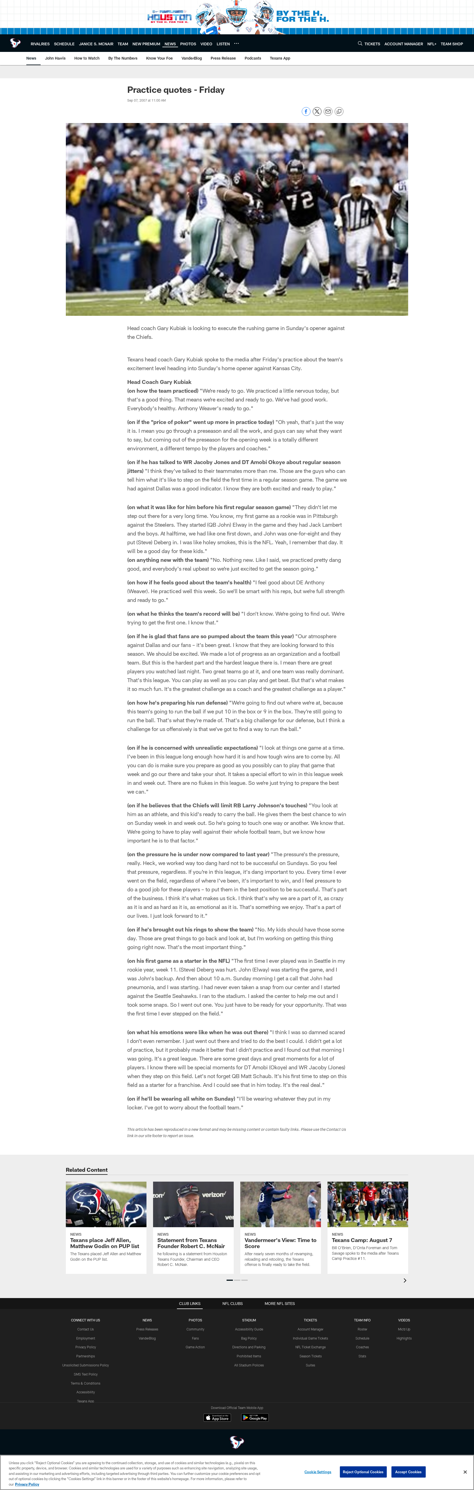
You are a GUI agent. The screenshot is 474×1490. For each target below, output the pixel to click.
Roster (362, 1329)
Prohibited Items (249, 1356)
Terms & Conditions (85, 1383)
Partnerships (85, 1356)
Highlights (404, 1338)
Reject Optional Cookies (363, 1472)
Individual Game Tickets (310, 1338)
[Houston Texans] (237, 1443)
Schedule (362, 1338)
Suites (310, 1365)
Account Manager (310, 1329)
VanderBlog (147, 1338)
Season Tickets (311, 1356)
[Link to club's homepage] (15, 43)
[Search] (360, 43)
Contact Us (85, 1329)
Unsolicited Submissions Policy (85, 1365)
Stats (362, 1356)
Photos (195, 1320)
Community (195, 1329)
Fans (195, 1338)
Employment (85, 1338)
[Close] (465, 1472)
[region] (237, 1472)
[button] (229, 1280)
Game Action (195, 1347)
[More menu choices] (236, 43)
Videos (404, 1320)
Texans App (85, 1401)
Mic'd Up (404, 1329)
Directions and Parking (249, 1347)
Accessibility (86, 1392)
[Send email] (328, 114)
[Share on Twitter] (317, 114)
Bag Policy (249, 1338)
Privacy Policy (85, 1347)
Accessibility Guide (249, 1329)
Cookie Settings (317, 1472)
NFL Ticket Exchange (310, 1347)
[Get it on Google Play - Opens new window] (255, 1420)
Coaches (362, 1347)
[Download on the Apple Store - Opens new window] (217, 1418)
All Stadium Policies (249, 1365)
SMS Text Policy (86, 1374)
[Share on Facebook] (306, 114)
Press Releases (147, 1329)
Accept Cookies (408, 1472)
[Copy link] (339, 111)
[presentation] (406, 1281)
